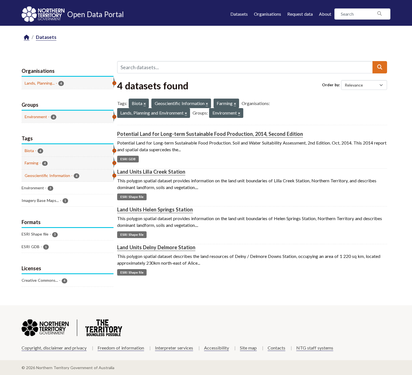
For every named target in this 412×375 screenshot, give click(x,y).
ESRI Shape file (131, 197)
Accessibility (216, 347)
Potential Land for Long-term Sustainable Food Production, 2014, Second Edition (210, 134)
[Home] (26, 37)
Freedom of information (121, 347)
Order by (330, 84)
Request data (300, 14)
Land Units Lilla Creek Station (151, 172)
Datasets (239, 14)
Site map (248, 347)
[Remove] (144, 104)
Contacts (276, 347)
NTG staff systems (314, 347)
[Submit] (379, 67)
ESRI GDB (128, 159)
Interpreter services (174, 347)
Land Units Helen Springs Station (155, 209)
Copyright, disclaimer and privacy (54, 347)
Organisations (267, 14)
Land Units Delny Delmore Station (156, 247)
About (325, 14)
